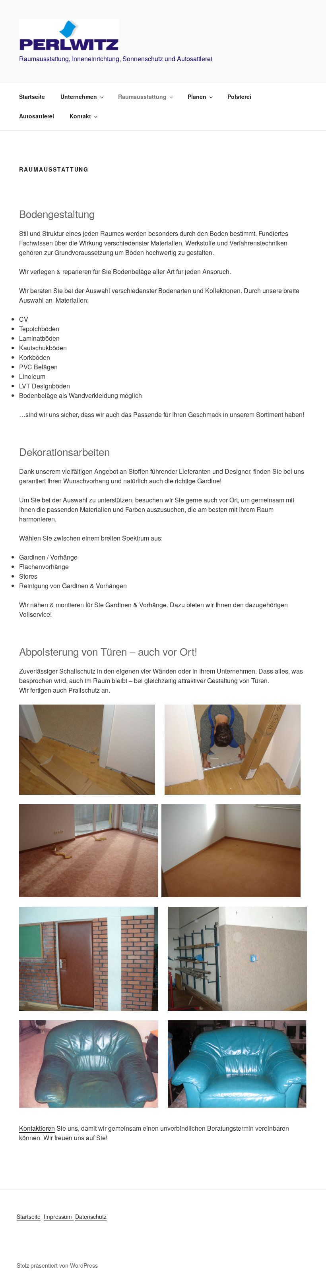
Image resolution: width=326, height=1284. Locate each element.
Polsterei (239, 96)
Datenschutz (91, 1216)
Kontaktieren (37, 1128)
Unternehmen (78, 96)
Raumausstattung (142, 96)
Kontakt (80, 116)
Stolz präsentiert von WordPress (57, 1265)
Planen (197, 96)
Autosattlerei (36, 116)
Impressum (59, 1216)
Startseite (32, 96)
